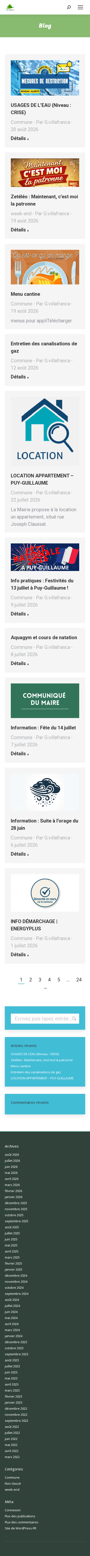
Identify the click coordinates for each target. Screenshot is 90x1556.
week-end (21, 213)
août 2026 (12, 1154)
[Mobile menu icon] (80, 7)
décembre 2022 (16, 1408)
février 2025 (13, 1263)
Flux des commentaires (21, 1522)
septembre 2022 (16, 1420)
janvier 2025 (13, 1269)
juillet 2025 (12, 1233)
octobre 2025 (14, 1215)
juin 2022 (11, 1439)
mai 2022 (11, 1445)
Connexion (13, 1510)
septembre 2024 (16, 1293)
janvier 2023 (13, 1402)
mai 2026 (11, 1173)
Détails (18, 138)
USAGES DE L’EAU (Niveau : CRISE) (35, 1054)
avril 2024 (11, 1324)
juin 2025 (11, 1239)
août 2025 (12, 1227)
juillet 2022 (12, 1432)
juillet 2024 (12, 1306)
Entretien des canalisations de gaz (36, 1072)
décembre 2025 (16, 1203)
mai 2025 (11, 1245)
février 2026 (13, 1191)
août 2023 (12, 1360)
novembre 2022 (16, 1414)
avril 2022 (11, 1451)
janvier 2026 (13, 1197)
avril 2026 (11, 1179)
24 (79, 980)
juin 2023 (11, 1372)
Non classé (13, 1483)
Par (53, 122)
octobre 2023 (14, 1348)
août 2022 (12, 1426)
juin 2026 (11, 1166)
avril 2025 (11, 1251)
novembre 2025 (16, 1209)
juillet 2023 (12, 1366)
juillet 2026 (12, 1160)
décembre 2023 (16, 1342)
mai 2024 (11, 1318)
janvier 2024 (13, 1336)
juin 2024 (11, 1312)
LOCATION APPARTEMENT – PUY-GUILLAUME (42, 1078)
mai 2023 (11, 1378)
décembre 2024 (16, 1275)
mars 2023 (12, 1390)
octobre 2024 (14, 1287)
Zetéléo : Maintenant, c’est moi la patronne (42, 1060)
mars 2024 (12, 1330)
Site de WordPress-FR (20, 1528)
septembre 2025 (16, 1221)
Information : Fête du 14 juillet (43, 728)
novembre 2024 (16, 1281)
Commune (21, 122)
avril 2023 (11, 1384)
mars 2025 (12, 1257)
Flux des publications (20, 1516)
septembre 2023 (16, 1354)
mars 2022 (12, 1457)
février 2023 (13, 1396)
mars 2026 (12, 1185)
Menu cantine (25, 294)
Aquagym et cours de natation (44, 637)
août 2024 (12, 1299)
